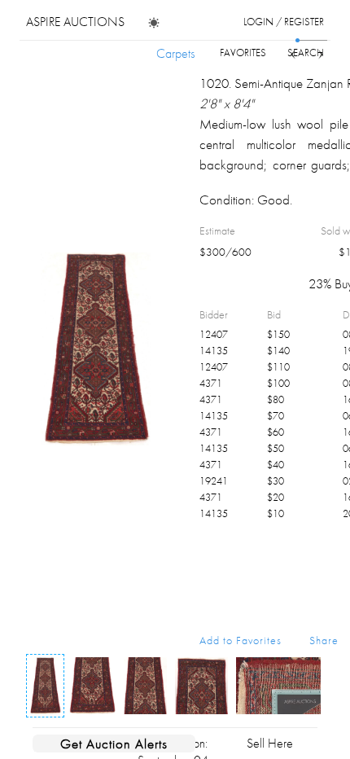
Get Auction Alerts (114, 743)
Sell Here (270, 743)
